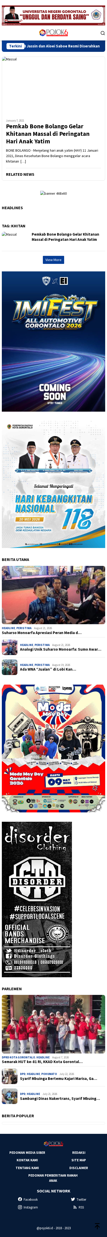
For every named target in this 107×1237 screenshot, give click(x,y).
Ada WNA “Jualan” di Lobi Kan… (48, 669)
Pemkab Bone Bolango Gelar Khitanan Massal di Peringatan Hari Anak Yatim (48, 134)
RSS (81, 1207)
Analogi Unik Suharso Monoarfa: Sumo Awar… (60, 649)
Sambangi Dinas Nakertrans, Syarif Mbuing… (60, 1098)
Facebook (31, 1199)
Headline (8, 628)
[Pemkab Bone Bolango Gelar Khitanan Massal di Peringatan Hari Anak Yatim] (53, 86)
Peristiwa (23, 628)
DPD (22, 1074)
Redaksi (78, 1152)
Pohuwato (49, 1074)
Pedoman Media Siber (27, 1152)
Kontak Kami (27, 1160)
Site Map (78, 1160)
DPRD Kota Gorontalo (18, 1057)
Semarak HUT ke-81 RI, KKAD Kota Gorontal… (42, 1061)
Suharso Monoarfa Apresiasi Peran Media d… (42, 632)
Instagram (31, 1207)
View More (53, 259)
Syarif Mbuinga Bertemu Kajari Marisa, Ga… (58, 1078)
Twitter (81, 1199)
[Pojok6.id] (53, 32)
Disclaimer (78, 1168)
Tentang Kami (27, 1168)
